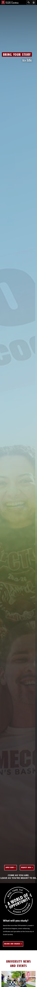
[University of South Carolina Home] (9, 2)
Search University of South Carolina (29, 2)
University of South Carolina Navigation (34, 2)
